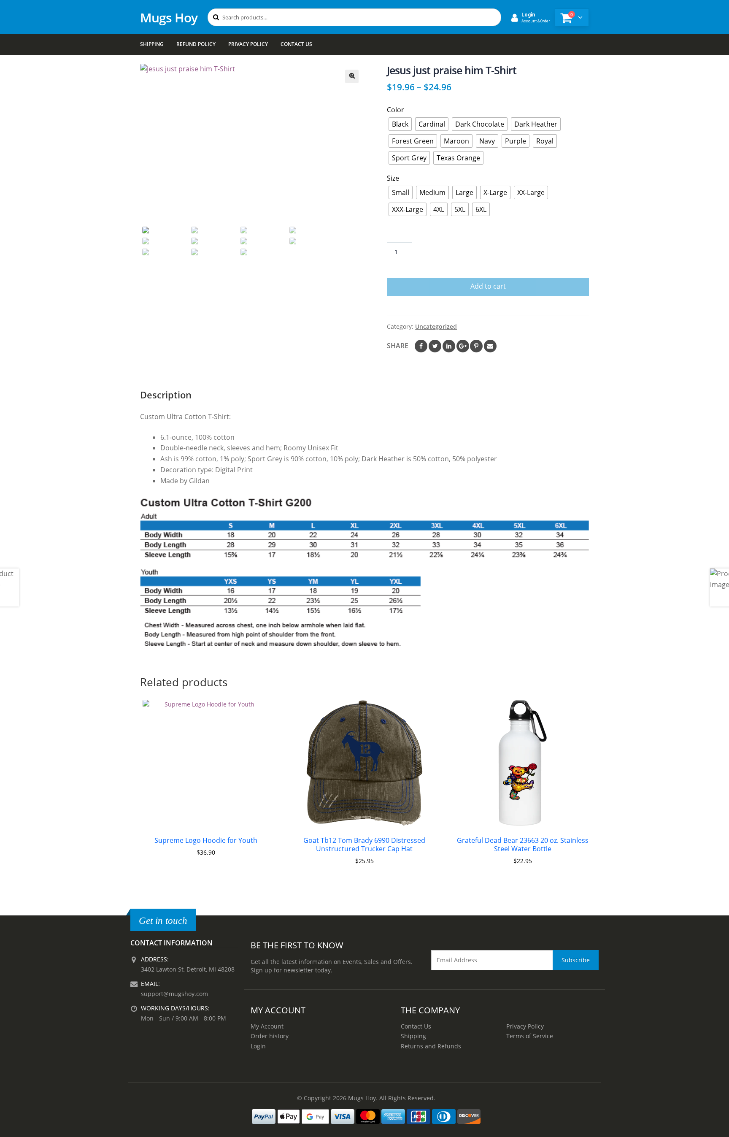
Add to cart (488, 286)
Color (395, 109)
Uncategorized (436, 326)
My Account (267, 1026)
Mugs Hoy (168, 17)
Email (490, 346)
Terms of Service (529, 1036)
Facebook (421, 346)
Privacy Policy (248, 44)
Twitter (435, 346)
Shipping (152, 44)
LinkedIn (449, 346)
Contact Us (296, 44)
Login (258, 1046)
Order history (270, 1036)
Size (393, 178)
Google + (462, 346)
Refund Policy (196, 44)
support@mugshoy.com (174, 994)
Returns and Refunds (431, 1046)
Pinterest (476, 346)
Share (397, 345)
